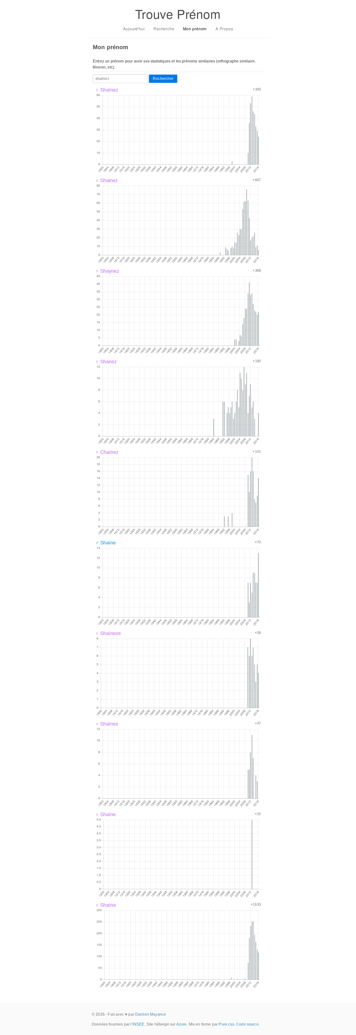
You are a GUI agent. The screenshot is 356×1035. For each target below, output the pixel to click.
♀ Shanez (106, 361)
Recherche (164, 28)
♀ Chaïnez (106, 452)
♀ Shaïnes (106, 723)
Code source (247, 1024)
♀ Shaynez (107, 271)
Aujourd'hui (134, 28)
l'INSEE (137, 1024)
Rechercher (163, 79)
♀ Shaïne (105, 814)
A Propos (224, 28)
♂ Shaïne (105, 542)
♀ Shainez (106, 180)
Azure (181, 1024)
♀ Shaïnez (106, 90)
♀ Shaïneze (108, 633)
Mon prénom (195, 28)
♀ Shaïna (105, 905)
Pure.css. (227, 1024)
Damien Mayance (150, 1014)
